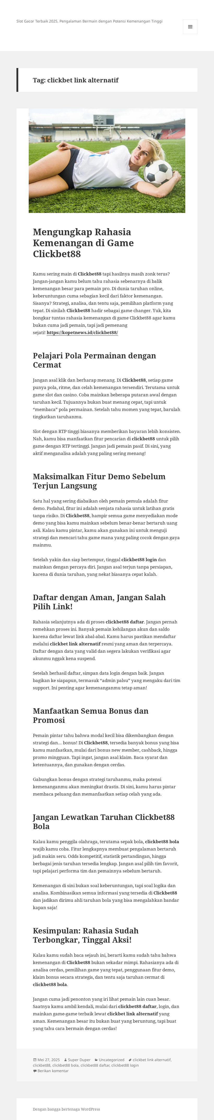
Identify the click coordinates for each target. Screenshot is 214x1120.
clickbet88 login (125, 1065)
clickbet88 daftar (95, 1065)
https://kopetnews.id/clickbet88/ (82, 332)
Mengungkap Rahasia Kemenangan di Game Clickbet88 (83, 243)
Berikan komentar (53, 1070)
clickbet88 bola (65, 1065)
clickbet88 (41, 1065)
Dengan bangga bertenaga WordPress (66, 1109)
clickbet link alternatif (152, 1059)
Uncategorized (111, 1059)
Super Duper (79, 1059)
